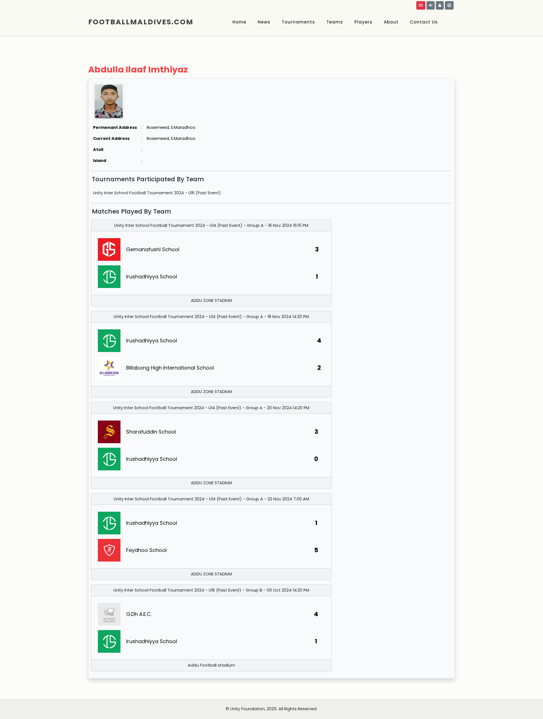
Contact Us (424, 22)
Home (239, 22)
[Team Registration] (449, 5)
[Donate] (420, 5)
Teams (334, 22)
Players (363, 22)
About (391, 22)
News (264, 22)
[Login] (430, 5)
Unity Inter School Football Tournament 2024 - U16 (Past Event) (157, 193)
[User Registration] (440, 5)
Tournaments (298, 22)
